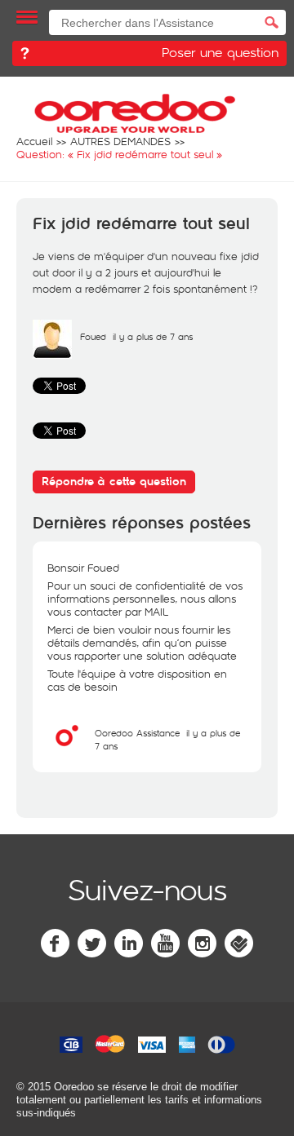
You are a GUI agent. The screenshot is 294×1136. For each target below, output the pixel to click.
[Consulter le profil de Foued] (52, 354)
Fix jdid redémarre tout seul (141, 224)
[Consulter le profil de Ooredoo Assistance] (67, 751)
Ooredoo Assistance (137, 733)
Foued (93, 336)
